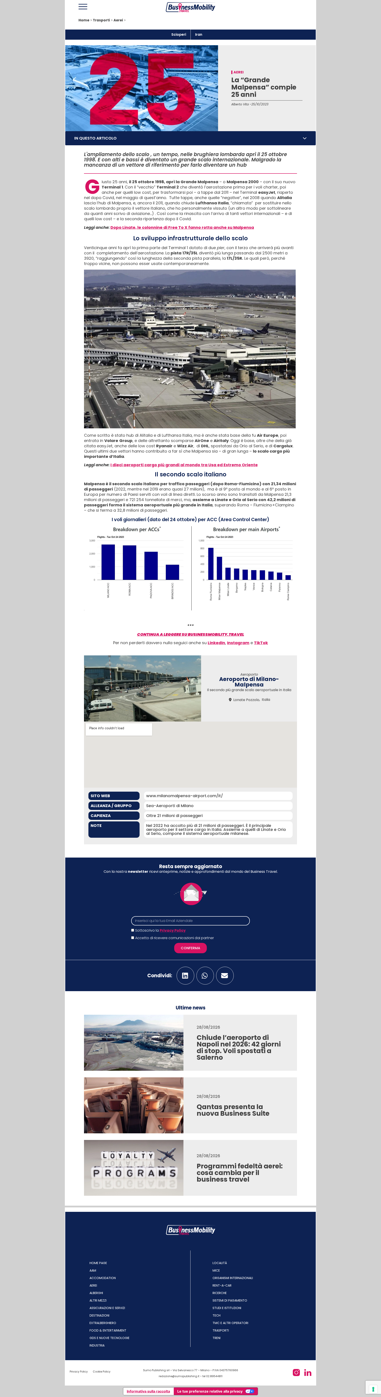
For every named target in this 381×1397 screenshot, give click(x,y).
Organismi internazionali (233, 1278)
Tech (216, 1315)
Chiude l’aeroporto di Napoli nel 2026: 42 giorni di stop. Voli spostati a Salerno (239, 1047)
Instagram (238, 642)
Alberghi (96, 1293)
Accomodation (103, 1278)
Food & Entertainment (108, 1330)
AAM (93, 1270)
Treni (216, 1338)
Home (83, 20)
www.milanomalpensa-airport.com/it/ (184, 795)
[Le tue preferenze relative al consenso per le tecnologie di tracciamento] (373, 1389)
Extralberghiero (103, 1323)
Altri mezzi (98, 1300)
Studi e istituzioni (227, 1308)
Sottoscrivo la (160, 930)
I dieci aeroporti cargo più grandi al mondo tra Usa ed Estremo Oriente (184, 465)
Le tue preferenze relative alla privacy (210, 1391)
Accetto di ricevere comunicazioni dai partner (174, 937)
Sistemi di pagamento (230, 1300)
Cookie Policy (101, 1371)
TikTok (261, 642)
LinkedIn (216, 642)
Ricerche (220, 1293)
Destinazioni (99, 1315)
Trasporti (101, 20)
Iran (198, 34)
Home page (98, 1263)
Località (220, 1263)
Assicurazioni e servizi (107, 1308)
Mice (216, 1270)
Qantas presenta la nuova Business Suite (233, 1110)
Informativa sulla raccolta (148, 1391)
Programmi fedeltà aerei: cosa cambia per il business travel (240, 1172)
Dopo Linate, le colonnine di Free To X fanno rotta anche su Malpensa (182, 227)
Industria (97, 1345)
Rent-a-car (222, 1285)
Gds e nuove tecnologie (109, 1338)
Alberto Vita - (241, 104)
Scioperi (178, 34)
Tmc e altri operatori (230, 1323)
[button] (305, 138)
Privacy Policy (173, 930)
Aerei (118, 20)
